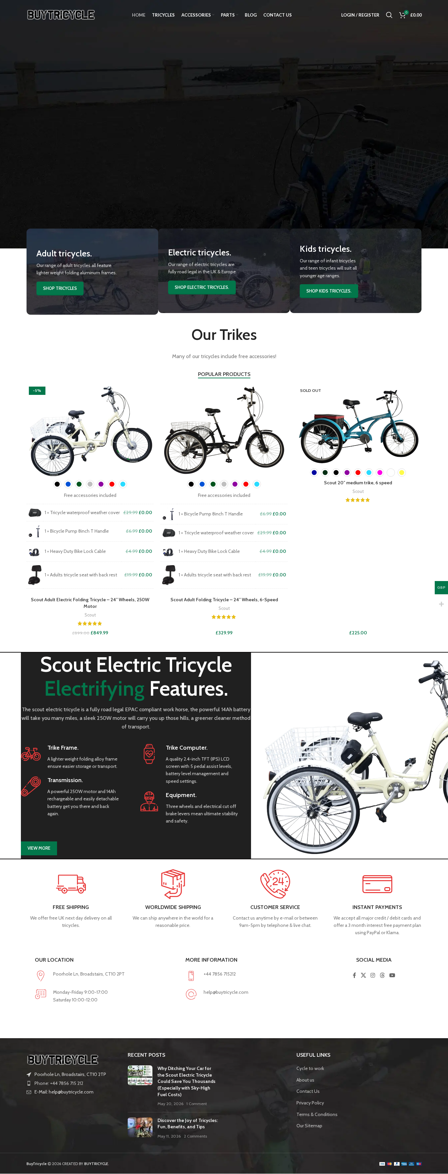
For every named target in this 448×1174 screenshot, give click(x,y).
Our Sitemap (309, 1126)
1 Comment (196, 1103)
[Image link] (63, 1059)
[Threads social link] (382, 975)
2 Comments (195, 1136)
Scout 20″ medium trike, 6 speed (358, 483)
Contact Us (308, 1091)
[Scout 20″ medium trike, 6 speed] (358, 424)
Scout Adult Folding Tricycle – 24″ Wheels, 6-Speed (224, 600)
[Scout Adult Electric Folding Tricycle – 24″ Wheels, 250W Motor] (90, 430)
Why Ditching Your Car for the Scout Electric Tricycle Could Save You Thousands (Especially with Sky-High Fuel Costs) (187, 1081)
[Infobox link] (71, 757)
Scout (90, 614)
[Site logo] (61, 14)
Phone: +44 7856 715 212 (58, 1083)
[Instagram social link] (372, 975)
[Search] (389, 15)
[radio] (57, 484)
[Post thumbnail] (140, 1086)
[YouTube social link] (392, 975)
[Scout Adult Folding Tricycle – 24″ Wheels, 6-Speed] (224, 430)
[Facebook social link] (354, 975)
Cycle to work (310, 1068)
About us (305, 1080)
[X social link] (363, 975)
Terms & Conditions (317, 1114)
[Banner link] (92, 272)
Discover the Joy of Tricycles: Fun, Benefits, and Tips (188, 1123)
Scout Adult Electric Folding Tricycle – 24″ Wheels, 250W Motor (90, 603)
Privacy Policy (310, 1103)
